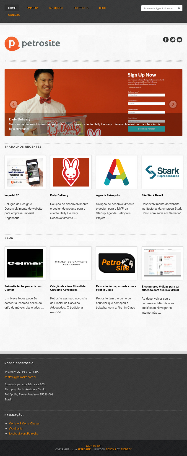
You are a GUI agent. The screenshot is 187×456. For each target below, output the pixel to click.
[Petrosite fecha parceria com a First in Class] (116, 279)
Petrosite (84, 449)
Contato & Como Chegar (24, 423)
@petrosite (16, 428)
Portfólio (81, 8)
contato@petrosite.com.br (20, 377)
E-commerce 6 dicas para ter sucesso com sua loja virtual (160, 288)
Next (173, 104)
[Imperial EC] (25, 188)
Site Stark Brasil (152, 195)
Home (12, 8)
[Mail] (179, 41)
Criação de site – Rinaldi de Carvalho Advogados (68, 288)
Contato (14, 14)
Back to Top (93, 445)
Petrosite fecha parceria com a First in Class (116, 288)
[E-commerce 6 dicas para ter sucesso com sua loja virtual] (162, 279)
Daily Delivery (59, 195)
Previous (13, 104)
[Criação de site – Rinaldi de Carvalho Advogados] (70, 279)
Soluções (56, 8)
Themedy (126, 449)
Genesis (111, 449)
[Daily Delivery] (93, 102)
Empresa (32, 8)
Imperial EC (12, 195)
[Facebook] (166, 41)
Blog (102, 8)
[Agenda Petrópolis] (116, 188)
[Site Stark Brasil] (162, 188)
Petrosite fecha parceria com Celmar (23, 288)
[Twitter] (173, 41)
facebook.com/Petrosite (23, 433)
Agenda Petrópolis (108, 195)
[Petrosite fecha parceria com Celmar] (25, 279)
